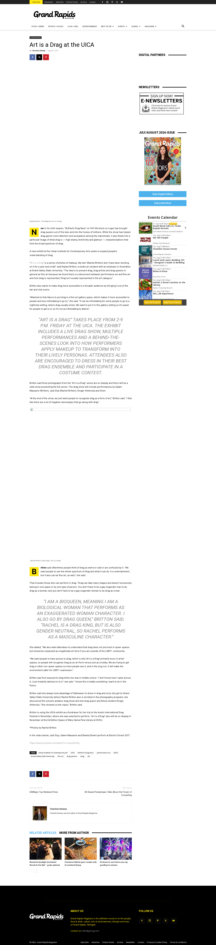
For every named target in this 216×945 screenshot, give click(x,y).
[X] (117, 2)
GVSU (116, 753)
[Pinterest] (112, 2)
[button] (182, 26)
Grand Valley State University (42, 756)
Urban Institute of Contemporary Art (53, 753)
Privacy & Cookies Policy (157, 942)
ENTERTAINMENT (89, 26)
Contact (92, 2)
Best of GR (106, 26)
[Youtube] (122, 2)
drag (82, 756)
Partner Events (72, 2)
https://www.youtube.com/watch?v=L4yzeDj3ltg (54, 743)
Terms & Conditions (178, 942)
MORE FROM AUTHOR (74, 833)
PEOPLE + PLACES (55, 26)
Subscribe (36, 2)
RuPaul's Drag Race (86, 753)
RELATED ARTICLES (43, 833)
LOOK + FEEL (73, 26)
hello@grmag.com (90, 930)
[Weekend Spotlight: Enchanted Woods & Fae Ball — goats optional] (46, 849)
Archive (84, 2)
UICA (72, 753)
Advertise (59, 2)
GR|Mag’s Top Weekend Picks (44, 792)
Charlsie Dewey (38, 50)
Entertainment (35, 37)
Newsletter (49, 2)
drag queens (72, 756)
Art (89, 756)
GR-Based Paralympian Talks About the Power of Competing (108, 793)
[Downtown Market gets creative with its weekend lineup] (81, 849)
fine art (60, 756)
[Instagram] (107, 2)
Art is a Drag (37, 262)
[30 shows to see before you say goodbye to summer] (116, 849)
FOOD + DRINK (38, 26)
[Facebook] (102, 2)
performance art (103, 753)
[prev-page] (31, 871)
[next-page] (36, 871)
